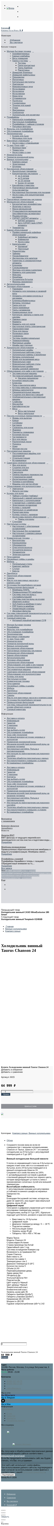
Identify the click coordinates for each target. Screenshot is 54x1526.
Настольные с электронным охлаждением (25, 527)
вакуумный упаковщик (21, 875)
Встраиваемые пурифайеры (20, 763)
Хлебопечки (18, 112)
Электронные (18, 164)
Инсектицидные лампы (23, 479)
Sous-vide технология (17, 735)
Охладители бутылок (22, 279)
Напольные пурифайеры (24, 119)
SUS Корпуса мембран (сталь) (27, 604)
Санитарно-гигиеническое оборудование (26, 463)
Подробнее (6, 842)
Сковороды (17, 336)
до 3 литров (23, 176)
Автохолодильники (16, 284)
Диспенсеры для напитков (24, 258)
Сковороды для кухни (22, 427)
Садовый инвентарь (16, 618)
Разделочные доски (21, 441)
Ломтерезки (18, 84)
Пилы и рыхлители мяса (24, 385)
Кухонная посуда (20, 434)
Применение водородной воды (21, 742)
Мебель (10, 561)
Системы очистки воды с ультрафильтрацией (24, 595)
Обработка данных (16, 1420)
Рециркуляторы (19, 216)
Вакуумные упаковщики (18, 140)
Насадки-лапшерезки (28, 378)
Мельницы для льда (22, 138)
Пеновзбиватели (20, 256)
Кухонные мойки (20, 470)
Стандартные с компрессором (26, 503)
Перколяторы (18, 251)
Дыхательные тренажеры (24, 171)
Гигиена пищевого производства (27, 474)
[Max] (8, 1432)
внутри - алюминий (23, 878)
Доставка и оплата (16, 718)
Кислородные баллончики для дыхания (31, 192)
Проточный (23, 249)
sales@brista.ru (14, 1388)
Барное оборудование (17, 230)
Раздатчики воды (20, 512)
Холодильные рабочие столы (26, 352)
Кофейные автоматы (28, 237)
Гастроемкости (19, 437)
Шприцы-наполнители (22, 390)
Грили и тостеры (20, 60)
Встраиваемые (19, 460)
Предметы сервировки (23, 432)
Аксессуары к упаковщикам (25, 143)
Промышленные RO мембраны (27, 592)
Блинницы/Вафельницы (23, 300)
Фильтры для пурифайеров (20, 129)
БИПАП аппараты (26, 220)
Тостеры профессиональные (26, 338)
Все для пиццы (19, 439)
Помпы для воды (26, 519)
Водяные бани (19, 147)
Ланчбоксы (12, 573)
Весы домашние (20, 58)
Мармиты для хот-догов (23, 324)
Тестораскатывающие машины (27, 376)
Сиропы (10, 578)
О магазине (12, 725)
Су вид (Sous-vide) (16, 145)
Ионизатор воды (14, 155)
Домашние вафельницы (23, 75)
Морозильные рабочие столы (26, 364)
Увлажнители (18, 552)
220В (3, 871)
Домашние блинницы (22, 72)
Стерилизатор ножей (22, 477)
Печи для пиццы (20, 331)
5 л (7, 871)
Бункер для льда (20, 136)
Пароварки (17, 289)
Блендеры (17, 265)
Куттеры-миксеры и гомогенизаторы (29, 387)
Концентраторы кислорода (25, 173)
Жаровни (16, 430)
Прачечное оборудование (19, 575)
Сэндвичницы (19, 103)
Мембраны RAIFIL (21, 590)
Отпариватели (19, 98)
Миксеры (16, 274)
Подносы (16, 444)
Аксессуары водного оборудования (29, 517)
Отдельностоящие (21, 458)
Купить (4, 1357)
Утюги (15, 108)
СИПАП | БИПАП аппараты (25, 218)
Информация (13, 720)
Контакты (11, 727)
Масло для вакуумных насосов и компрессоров (29, 697)
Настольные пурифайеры (24, 122)
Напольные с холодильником (26, 500)
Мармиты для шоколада (24, 272)
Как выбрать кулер (16, 730)
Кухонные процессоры (23, 380)
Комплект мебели (20, 566)
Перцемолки (18, 77)
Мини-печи (17, 96)
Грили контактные (26, 65)
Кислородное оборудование (20, 169)
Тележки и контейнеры (23, 481)
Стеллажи (17, 521)
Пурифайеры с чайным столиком (28, 124)
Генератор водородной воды (20, 157)
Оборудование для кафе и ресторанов (25, 371)
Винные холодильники (17, 159)
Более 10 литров (26, 183)
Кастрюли (17, 425)
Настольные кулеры (16, 524)
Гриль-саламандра (21, 310)
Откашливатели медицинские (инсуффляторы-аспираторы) (26, 212)
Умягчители (17, 488)
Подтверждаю (8, 1475)
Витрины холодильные (23, 357)
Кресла (15, 571)
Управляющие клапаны (23, 608)
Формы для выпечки (22, 418)
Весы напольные (26, 413)
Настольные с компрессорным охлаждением (27, 534)
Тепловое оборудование (18, 286)
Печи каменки (13, 557)
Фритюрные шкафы (21, 343)
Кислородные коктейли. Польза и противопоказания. (23, 750)
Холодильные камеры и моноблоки (29, 354)
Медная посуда (19, 448)
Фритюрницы (18, 110)
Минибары (17, 277)
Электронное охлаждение (24, 505)
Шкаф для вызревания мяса (25, 359)
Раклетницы (24, 70)
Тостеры (22, 63)
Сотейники (17, 423)
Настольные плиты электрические (28, 326)
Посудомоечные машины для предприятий (26, 454)
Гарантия (11, 723)
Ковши (15, 420)
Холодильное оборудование (20, 347)
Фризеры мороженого (22, 282)
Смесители (17, 472)
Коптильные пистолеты (23, 82)
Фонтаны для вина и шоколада (27, 270)
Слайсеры (17, 401)
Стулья (15, 568)
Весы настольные (26, 411)
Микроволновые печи (22, 86)
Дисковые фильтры (21, 611)
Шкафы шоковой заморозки (25, 369)
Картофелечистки (20, 406)
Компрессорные (20, 162)
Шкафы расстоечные (22, 345)
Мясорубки (17, 404)
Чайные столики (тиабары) (25, 496)
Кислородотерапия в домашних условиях (26, 760)
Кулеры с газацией (21, 507)
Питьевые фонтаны (21, 126)
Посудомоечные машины (19, 451)
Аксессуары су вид (21, 152)
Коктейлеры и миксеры (23, 185)
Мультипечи (18, 91)
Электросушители (21, 554)
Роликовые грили (20, 333)
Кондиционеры (19, 543)
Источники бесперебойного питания (24, 585)
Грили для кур (19, 305)
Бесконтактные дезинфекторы (26, 204)
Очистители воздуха (22, 547)
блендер (37, 873)
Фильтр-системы (20, 491)
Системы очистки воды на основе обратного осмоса (28, 600)
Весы (14, 409)
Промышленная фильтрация (20, 587)
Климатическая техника (18, 538)
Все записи (6, 868)
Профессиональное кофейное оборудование (26, 233)
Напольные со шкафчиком (25, 510)
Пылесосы (17, 100)
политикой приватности (34, 1472)
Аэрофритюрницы (20, 53)
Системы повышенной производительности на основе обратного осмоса (29, 614)
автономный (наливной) (21, 873)
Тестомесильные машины (24, 373)
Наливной (22, 246)
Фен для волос (19, 465)
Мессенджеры (7, 1427)
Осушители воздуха (22, 550)
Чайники (16, 253)
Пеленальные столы (22, 564)
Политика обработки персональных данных (28, 758)
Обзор (10, 1140)
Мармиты (16, 321)
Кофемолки (23, 239)
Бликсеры (17, 383)
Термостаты (18, 150)
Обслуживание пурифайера (20, 131)
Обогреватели (19, 545)
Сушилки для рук (20, 467)
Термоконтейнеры (20, 340)
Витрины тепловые (21, 303)
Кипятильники (19, 244)
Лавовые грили (19, 319)
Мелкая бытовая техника (19, 51)
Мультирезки (18, 93)
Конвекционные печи (22, 312)
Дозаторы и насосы (21, 206)
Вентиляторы (18, 540)
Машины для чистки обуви (25, 484)
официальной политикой (13, 1456)
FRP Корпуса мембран (23, 606)
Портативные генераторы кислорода (24, 199)
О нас (9, 1413)
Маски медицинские (22, 209)
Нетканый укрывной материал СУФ (29, 620)
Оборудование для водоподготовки (24, 486)
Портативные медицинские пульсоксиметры (25, 188)
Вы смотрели (16, 42)
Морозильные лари (21, 361)
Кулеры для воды (15, 493)
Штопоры (16, 166)
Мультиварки (18, 89)
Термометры (18, 227)
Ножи (14, 446)
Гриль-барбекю (25, 68)
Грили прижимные (20, 307)
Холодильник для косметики (26, 115)
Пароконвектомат (20, 329)
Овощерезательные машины (26, 392)
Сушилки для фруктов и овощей (27, 394)
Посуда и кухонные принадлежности (24, 416)
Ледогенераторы (15, 133)
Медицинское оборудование (20, 202)
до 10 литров (24, 180)
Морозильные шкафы (22, 366)
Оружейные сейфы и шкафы (20, 559)
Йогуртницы (18, 79)
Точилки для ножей (21, 105)
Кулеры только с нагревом (25, 514)
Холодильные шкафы (22, 350)
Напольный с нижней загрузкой (27, 498)
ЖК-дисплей (15, 871)
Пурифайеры (13, 117)
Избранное (14, 40)
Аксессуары (23, 242)
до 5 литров (23, 178)
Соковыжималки (20, 267)
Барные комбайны (21, 56)
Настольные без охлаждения (26, 531)
